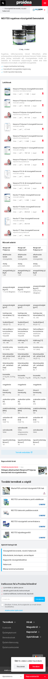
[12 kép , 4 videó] (24, 35)
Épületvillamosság (10, 642)
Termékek (7, 622)
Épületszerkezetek (10, 647)
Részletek (21, 666)
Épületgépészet (9, 632)
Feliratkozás (40, 599)
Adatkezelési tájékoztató (14, 610)
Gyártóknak (32, 637)
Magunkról (32, 627)
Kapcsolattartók (32, 676)
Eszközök (6, 628)
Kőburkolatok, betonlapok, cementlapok (24, 555)
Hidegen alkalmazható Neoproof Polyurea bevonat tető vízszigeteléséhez (24, 471)
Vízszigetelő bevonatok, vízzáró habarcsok (24, 551)
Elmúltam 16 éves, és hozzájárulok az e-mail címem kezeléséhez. (23, 606)
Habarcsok (24, 564)
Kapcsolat (31, 632)
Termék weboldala (23, 452)
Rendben (36, 666)
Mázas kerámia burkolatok (24, 569)
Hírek (29, 622)
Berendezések (8, 637)
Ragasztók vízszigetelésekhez (24, 560)
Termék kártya (24, 491)
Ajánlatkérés (7, 676)
